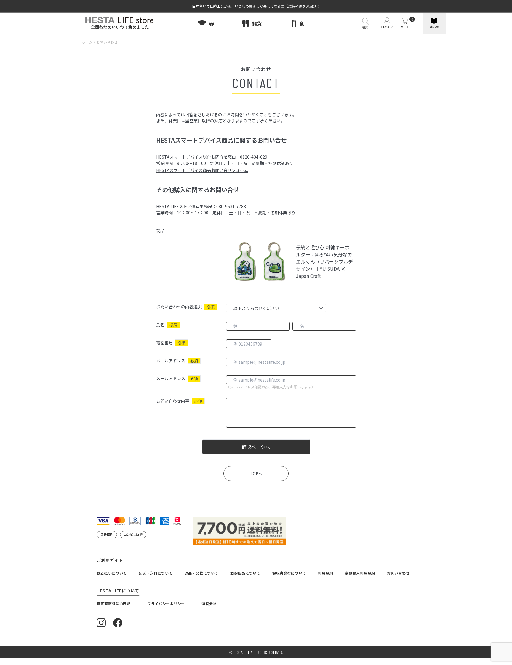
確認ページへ (256, 446)
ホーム (87, 41)
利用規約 (325, 572)
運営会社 (209, 603)
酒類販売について (245, 572)
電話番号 (164, 342)
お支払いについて (112, 572)
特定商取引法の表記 (113, 603)
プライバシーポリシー (166, 603)
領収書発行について (289, 572)
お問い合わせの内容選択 (179, 307)
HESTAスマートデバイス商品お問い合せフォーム (202, 170)
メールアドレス (170, 360)
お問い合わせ (398, 572)
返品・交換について (201, 572)
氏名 (160, 325)
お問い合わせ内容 (172, 401)
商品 (160, 231)
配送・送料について (155, 572)
